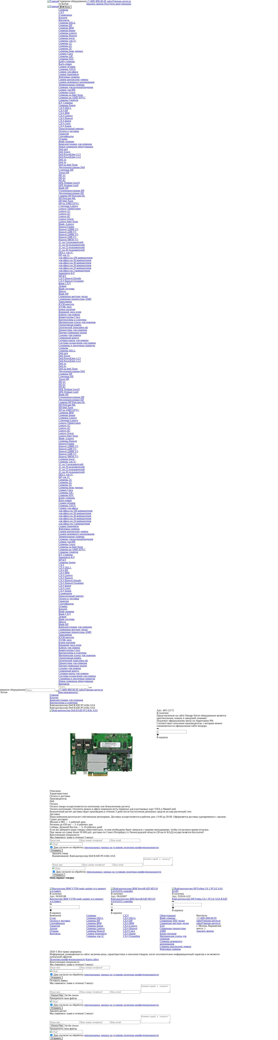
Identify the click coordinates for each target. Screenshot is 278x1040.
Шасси (62, 291)
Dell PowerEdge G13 (70, 154)
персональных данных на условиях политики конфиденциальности (121, 847)
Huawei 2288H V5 (68, 234)
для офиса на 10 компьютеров (75, 268)
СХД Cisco (64, 123)
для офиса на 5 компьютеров (74, 270)
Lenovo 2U (64, 213)
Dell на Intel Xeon (68, 164)
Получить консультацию (117, 3)
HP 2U (62, 177)
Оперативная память (70, 324)
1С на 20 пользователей (72, 250)
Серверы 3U (65, 48)
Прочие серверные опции (73, 332)
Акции (53, 928)
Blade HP (64, 188)
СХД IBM (64, 113)
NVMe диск (65, 306)
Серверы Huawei (68, 35)
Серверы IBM (66, 27)
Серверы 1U (65, 43)
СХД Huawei (66, 118)
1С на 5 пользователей (71, 242)
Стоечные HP (66, 169)
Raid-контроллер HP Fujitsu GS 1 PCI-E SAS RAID (199, 898)
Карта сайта (92, 959)
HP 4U (62, 180)
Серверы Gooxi (67, 92)
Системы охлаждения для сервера (77, 343)
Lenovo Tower (66, 219)
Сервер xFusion (67, 66)
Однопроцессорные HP (71, 190)
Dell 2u (62, 162)
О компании (65, 15)
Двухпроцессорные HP (71, 193)
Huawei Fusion (66, 226)
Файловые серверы (69, 77)
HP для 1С (64, 255)
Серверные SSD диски (172, 920)
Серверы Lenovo (68, 33)
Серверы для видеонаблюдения (76, 87)
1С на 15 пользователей (72, 247)
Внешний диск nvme (70, 312)
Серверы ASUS (67, 69)
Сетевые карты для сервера (73, 340)
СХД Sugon (65, 126)
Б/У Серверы (66, 102)
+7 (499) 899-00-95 (68, 689)
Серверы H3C (66, 58)
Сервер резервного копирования (76, 82)
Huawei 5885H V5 (68, 239)
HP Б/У (62, 275)
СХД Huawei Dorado (70, 278)
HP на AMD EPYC (69, 203)
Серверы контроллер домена (175, 946)
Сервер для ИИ (67, 89)
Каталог (63, 17)
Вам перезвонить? (68, 692)
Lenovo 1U (64, 211)
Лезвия (62, 286)
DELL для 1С (66, 252)
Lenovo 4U (64, 216)
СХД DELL (65, 108)
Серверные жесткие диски (73, 296)
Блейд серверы (67, 61)
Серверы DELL (67, 22)
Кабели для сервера (69, 314)
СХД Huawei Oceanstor (71, 281)
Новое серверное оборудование (76, 146)
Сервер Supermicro (69, 74)
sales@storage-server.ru (91, 689)
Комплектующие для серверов (75, 144)
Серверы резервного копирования (171, 942)
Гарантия (64, 133)
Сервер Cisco (66, 53)
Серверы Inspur (67, 30)
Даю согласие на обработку (106, 847)
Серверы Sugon (67, 105)
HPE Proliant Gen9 (68, 185)
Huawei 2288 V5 (67, 231)
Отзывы (63, 139)
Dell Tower (64, 151)
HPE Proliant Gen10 (69, 182)
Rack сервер (65, 64)
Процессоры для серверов (73, 330)
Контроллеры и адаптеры (72, 319)
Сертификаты (66, 136)
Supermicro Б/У (67, 273)
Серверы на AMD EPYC (72, 97)
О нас (53, 918)
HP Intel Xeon (66, 200)
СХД (61, 12)
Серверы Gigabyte (68, 100)
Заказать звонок (95, 3)
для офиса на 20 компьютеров (75, 265)
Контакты (64, 20)
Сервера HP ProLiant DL (72, 195)
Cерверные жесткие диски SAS (174, 924)
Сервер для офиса (68, 71)
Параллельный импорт (71, 128)
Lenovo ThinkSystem (70, 208)
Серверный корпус (69, 337)
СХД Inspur (65, 120)
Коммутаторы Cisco (69, 317)
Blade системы (66, 288)
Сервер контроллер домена (73, 79)
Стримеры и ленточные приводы (77, 345)
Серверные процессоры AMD (75, 299)
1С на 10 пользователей (72, 244)
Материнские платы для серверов (77, 322)
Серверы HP (65, 25)
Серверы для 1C (67, 40)
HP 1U (62, 175)
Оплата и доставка (69, 131)
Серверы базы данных (71, 51)
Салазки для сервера (70, 335)
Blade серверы (66, 141)
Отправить (56, 850)
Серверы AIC (66, 56)
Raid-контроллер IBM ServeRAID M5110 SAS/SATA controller (133, 900)
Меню (67, 7)
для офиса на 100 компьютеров (76, 257)
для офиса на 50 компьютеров (75, 260)
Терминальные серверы (71, 84)
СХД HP (63, 110)
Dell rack (63, 149)
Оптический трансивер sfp (73, 327)
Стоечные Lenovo (68, 206)
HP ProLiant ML (67, 198)
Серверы (63, 9)
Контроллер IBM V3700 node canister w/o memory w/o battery (76, 900)
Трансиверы (65, 301)
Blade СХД (65, 283)
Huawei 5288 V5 (67, 237)
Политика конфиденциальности (67, 959)
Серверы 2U (65, 46)
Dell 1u (62, 159)
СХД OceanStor (131, 936)
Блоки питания (67, 309)
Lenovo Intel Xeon (68, 221)
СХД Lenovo (66, 115)
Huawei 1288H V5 (68, 229)
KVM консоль (66, 304)
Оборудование (168, 915)
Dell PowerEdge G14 (70, 157)
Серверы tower (67, 38)
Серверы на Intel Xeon (71, 95)
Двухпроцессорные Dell (72, 167)
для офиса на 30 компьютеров (75, 262)
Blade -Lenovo (66, 224)
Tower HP (64, 172)
